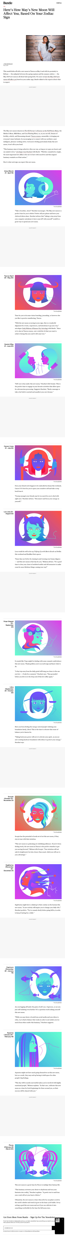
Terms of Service (28, 1231)
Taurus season (36, 136)
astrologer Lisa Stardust (24, 152)
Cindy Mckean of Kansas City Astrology (35, 328)
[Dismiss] (62, 1219)
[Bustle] (7, 3)
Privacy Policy (37, 1231)
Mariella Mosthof (8, 64)
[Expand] (56, 1219)
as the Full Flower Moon (41, 131)
